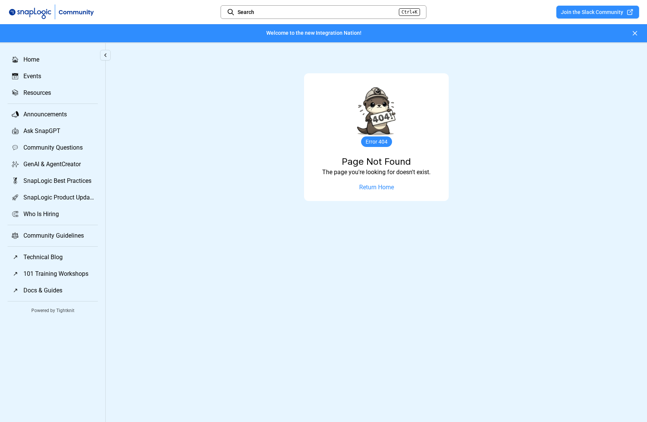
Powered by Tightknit (52, 310)
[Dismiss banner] (635, 33)
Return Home (376, 187)
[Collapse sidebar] (105, 55)
